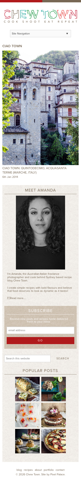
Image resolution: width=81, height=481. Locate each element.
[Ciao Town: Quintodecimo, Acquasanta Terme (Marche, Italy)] (40, 108)
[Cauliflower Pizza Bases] (53, 441)
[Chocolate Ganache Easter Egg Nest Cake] (53, 415)
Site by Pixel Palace (53, 474)
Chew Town (33, 474)
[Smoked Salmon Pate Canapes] (27, 441)
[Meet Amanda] (40, 234)
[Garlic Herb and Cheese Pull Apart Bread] (27, 389)
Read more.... (16, 298)
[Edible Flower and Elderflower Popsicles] (27, 415)
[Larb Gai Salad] (53, 389)
